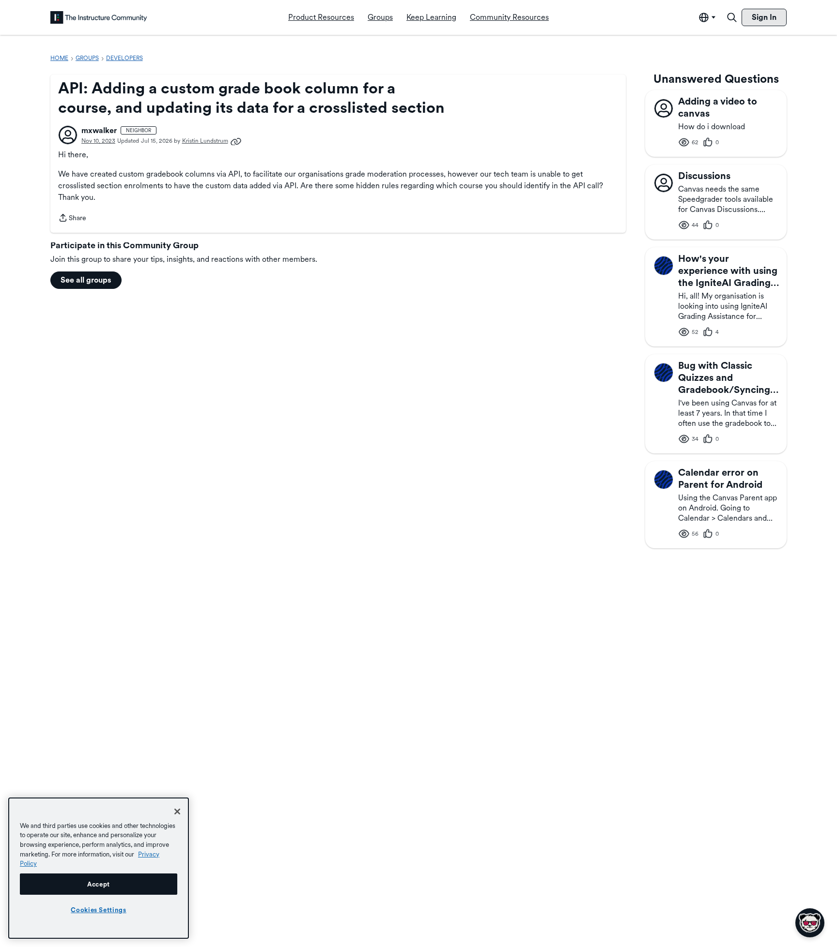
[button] (68, 135)
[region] (98, 868)
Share (72, 219)
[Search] (732, 17)
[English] (98, 17)
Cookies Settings (98, 910)
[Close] (177, 811)
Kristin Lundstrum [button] (205, 140)
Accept (98, 884)
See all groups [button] (86, 280)
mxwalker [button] (99, 130)
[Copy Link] (236, 140)
